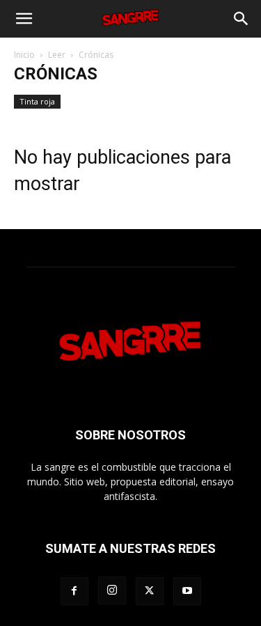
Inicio (24, 55)
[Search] (241, 19)
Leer (56, 55)
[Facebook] (74, 591)
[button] (23, 19)
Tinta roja (37, 101)
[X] (150, 591)
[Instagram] (112, 590)
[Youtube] (187, 591)
